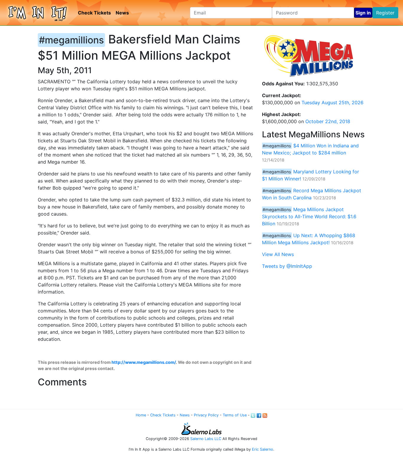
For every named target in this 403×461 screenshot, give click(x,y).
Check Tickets (94, 13)
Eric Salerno (262, 449)
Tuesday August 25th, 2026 (332, 102)
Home (141, 415)
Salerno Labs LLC (205, 438)
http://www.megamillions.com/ (144, 362)
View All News (278, 254)
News (122, 13)
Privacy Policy (206, 415)
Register (385, 13)
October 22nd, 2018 (327, 121)
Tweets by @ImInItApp (287, 266)
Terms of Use (235, 415)
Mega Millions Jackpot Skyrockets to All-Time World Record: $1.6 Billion (309, 216)
